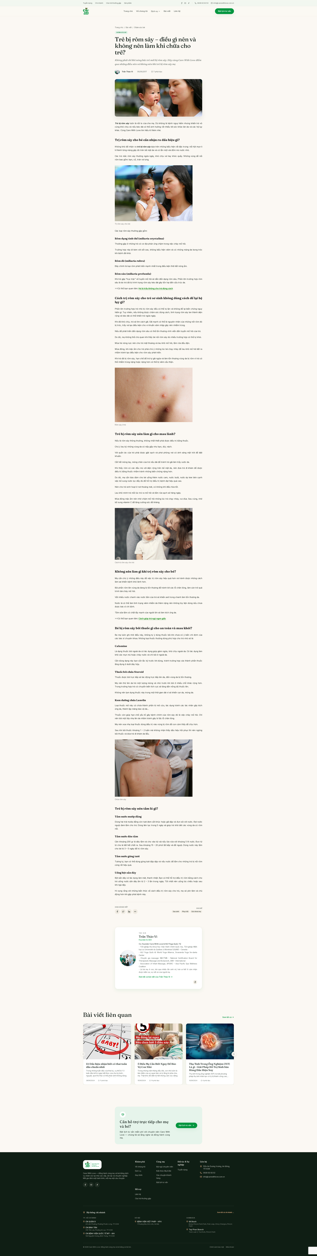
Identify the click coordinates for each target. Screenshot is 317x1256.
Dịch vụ (154, 11)
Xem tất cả (226, 1017)
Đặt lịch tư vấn (224, 11)
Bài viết (167, 11)
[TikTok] (189, 3)
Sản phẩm (128, 3)
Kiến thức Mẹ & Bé (163, 1171)
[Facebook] (182, 3)
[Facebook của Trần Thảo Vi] (195, 982)
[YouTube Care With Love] (91, 1184)
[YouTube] (185, 3)
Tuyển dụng (87, 3)
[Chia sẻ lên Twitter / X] (123, 911)
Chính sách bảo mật (217, 1247)
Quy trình (138, 1175)
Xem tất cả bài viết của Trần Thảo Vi (154, 977)
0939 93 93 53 (202, 3)
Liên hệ (177, 11)
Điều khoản (230, 1247)
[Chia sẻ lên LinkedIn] (129, 911)
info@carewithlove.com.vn (223, 3)
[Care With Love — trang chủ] (86, 11)
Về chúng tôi (142, 11)
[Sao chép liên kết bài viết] (135, 911)
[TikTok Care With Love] (97, 1184)
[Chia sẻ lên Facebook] (117, 911)
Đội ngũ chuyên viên (164, 1167)
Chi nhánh (99, 3)
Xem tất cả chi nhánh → (225, 1212)
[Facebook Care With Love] (85, 1184)
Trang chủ (128, 11)
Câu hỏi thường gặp (113, 3)
